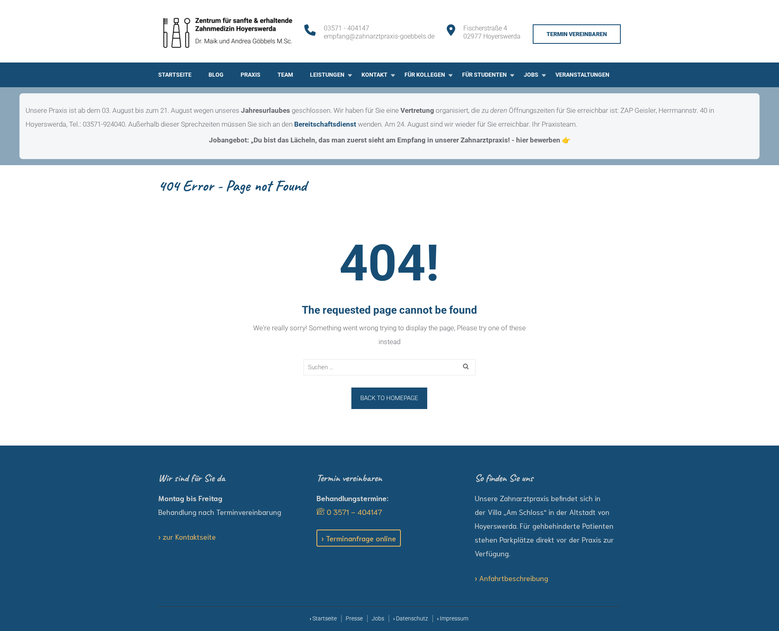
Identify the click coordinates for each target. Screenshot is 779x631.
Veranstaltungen (582, 74)
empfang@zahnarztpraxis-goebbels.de (379, 36)
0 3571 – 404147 (353, 512)
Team (285, 74)
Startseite (175, 74)
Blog (216, 74)
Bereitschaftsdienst (325, 124)
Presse (354, 618)
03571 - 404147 (346, 28)
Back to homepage (389, 398)
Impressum (454, 618)
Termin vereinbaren (577, 34)
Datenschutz (412, 618)
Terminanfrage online (361, 538)
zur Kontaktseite (189, 536)
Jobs (531, 74)
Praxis (250, 74)
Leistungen (327, 74)
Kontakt (374, 74)
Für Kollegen (425, 74)
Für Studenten (484, 74)
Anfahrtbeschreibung (513, 578)
